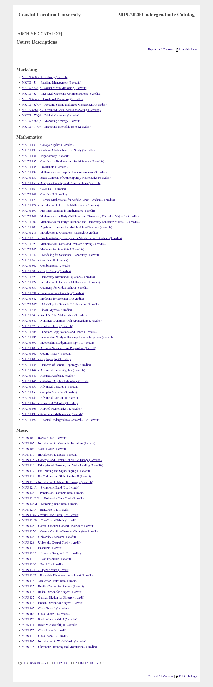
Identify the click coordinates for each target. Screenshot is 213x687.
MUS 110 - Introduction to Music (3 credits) (50, 454)
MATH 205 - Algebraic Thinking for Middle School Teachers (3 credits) (67, 227)
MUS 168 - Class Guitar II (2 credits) (46, 614)
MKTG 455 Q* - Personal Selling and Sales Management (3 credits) (64, 104)
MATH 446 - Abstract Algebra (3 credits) (48, 375)
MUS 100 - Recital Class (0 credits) (44, 438)
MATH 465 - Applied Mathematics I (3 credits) (52, 408)
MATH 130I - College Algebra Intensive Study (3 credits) (58, 150)
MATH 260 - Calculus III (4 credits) (45, 260)
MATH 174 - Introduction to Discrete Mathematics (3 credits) (60, 205)
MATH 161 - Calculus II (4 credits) (44, 194)
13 (65, 663)
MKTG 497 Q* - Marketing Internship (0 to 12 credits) (56, 126)
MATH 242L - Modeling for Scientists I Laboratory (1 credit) (60, 254)
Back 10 (35, 663)
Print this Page (188, 49)
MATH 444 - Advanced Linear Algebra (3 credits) (53, 370)
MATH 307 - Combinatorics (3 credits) (46, 265)
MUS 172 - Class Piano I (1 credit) (44, 630)
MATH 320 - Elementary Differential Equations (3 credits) (58, 276)
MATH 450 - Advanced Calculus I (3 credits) (50, 386)
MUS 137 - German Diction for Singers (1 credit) (53, 597)
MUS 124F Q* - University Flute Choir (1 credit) (53, 498)
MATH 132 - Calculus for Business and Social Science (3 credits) (63, 161)
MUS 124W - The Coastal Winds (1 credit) (49, 520)
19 (96, 663)
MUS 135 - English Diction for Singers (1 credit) (53, 586)
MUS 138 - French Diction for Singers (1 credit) (52, 603)
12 (60, 663)
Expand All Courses (160, 49)
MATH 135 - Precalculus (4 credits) (45, 166)
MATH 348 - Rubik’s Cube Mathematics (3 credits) (54, 315)
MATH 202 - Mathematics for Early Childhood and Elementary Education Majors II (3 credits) (81, 221)
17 (86, 663)
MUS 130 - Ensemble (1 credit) (42, 548)
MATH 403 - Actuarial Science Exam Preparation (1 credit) (59, 348)
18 (91, 663)
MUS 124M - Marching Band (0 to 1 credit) (50, 503)
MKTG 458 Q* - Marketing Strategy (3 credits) (51, 121)
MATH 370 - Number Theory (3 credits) (47, 326)
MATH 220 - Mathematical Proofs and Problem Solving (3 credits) (64, 244)
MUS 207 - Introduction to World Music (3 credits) (54, 641)
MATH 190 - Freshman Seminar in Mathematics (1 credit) (58, 210)
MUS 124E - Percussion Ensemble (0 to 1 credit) (53, 493)
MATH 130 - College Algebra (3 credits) (48, 144)
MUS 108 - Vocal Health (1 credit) (44, 448)
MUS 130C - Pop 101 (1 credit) (42, 564)
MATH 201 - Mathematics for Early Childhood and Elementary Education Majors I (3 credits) (80, 216)
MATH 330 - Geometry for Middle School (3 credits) (55, 287)
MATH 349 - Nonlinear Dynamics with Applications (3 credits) (62, 320)
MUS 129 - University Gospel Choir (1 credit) (51, 542)
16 (81, 663)
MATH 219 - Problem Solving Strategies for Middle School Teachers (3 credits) (72, 238)
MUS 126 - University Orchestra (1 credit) (49, 536)
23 (104, 663)
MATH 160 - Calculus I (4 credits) (44, 189)
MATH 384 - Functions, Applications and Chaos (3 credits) (59, 331)
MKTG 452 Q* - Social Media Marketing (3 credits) (54, 88)
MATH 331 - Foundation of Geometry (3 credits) (53, 293)
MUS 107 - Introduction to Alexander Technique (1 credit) (58, 443)
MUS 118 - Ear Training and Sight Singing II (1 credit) (56, 476)
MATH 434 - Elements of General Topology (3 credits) (56, 364)
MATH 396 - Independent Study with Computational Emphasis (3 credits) (68, 337)
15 (75, 663)
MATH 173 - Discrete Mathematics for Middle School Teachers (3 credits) (68, 199)
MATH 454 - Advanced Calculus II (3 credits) (51, 397)
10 (49, 663)
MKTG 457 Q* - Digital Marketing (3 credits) (50, 115)
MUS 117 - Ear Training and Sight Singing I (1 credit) (56, 471)
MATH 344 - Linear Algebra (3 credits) (47, 309)
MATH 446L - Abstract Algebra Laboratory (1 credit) (55, 381)
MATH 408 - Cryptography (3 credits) (46, 359)
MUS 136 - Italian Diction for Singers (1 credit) (52, 591)
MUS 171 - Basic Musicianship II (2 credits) (50, 624)
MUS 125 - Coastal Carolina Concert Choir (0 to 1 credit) (58, 526)
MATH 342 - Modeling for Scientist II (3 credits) (53, 298)
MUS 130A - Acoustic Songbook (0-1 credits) (51, 553)
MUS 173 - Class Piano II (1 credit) (45, 636)
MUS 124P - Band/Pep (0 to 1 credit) (45, 509)
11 (55, 663)
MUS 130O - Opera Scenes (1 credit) (45, 570)
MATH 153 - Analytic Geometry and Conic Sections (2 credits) (61, 183)
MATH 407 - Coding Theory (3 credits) (47, 353)
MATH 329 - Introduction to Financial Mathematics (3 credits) (61, 282)
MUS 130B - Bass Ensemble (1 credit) (46, 559)
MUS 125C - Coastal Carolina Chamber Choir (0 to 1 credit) (60, 531)
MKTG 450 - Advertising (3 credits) (45, 77)
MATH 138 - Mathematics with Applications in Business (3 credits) (64, 172)
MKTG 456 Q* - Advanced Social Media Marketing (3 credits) (61, 110)
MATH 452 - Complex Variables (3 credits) (49, 392)
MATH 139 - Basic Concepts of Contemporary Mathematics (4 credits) (66, 177)
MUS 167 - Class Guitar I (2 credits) (45, 608)
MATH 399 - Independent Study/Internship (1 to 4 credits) (58, 342)
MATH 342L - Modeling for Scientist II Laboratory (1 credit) (60, 304)
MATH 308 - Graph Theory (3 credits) (46, 271)
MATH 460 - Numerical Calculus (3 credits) (50, 403)
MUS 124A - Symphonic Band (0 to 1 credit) (50, 487)
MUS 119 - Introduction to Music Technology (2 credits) (57, 482)
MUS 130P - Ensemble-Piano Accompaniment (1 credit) (57, 575)
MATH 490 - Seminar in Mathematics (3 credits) (52, 414)
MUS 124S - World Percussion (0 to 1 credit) (50, 515)
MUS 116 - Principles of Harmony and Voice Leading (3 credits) (62, 465)
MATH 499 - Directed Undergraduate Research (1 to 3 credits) (61, 419)
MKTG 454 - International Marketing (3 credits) (52, 99)
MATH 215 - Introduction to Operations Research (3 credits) (60, 232)
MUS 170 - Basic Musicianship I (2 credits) (49, 619)
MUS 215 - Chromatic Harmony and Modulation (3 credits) (59, 646)
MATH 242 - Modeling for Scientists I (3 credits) (53, 249)
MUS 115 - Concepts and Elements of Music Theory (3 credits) (62, 460)
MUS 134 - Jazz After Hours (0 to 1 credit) (49, 581)
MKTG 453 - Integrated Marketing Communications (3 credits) (61, 93)
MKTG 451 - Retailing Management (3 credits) (51, 82)
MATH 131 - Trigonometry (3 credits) (46, 156)
